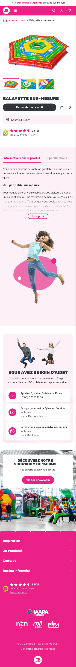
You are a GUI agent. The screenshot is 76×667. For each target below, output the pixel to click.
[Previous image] (7, 49)
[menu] (15, 10)
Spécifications (57, 158)
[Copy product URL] (61, 107)
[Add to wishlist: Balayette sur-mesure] (69, 107)
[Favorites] (69, 10)
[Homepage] (6, 10)
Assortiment (18, 20)
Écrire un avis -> (18, 592)
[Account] (61, 10)
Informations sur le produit (22, 158)
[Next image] (69, 49)
